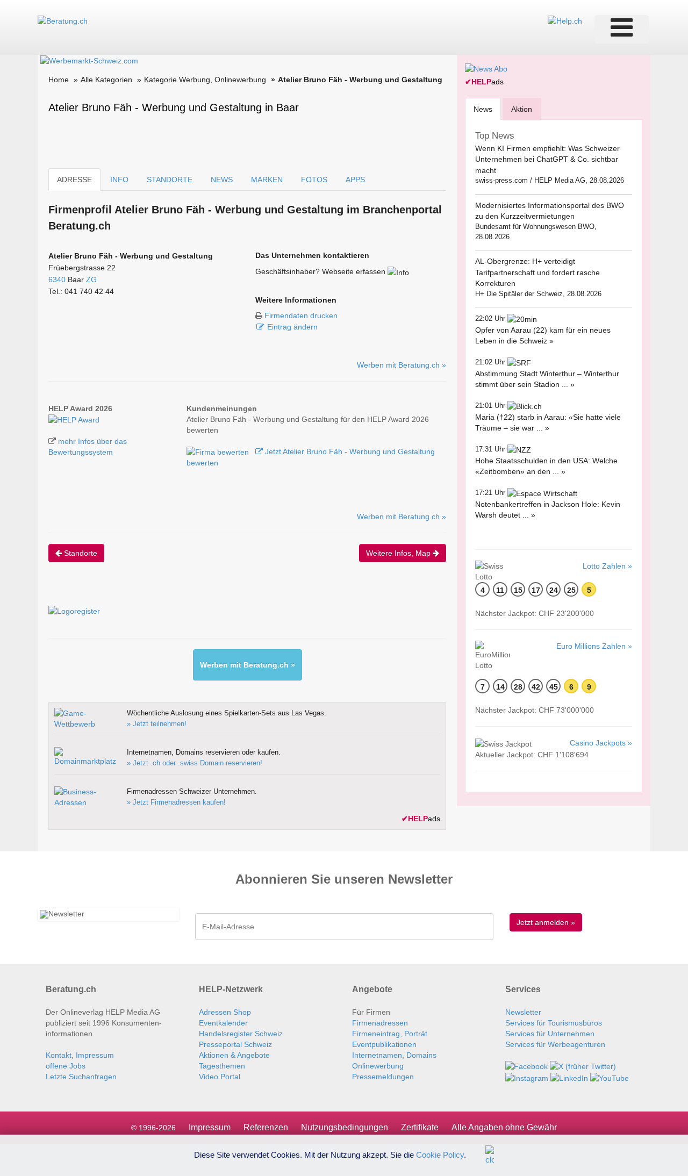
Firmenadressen (380, 1023)
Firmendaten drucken (301, 315)
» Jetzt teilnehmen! (157, 724)
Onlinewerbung (378, 1066)
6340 (57, 279)
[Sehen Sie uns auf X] (583, 1066)
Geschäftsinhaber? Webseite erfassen (320, 271)
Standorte (79, 553)
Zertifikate (420, 1127)
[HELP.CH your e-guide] (565, 20)
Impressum (210, 1127)
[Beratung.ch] (63, 20)
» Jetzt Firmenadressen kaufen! (176, 802)
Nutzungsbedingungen (344, 1127)
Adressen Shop (225, 1012)
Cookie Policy (440, 1154)
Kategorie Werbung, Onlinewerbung (205, 79)
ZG (91, 279)
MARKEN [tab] (267, 179)
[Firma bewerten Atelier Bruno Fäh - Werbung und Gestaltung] (219, 451)
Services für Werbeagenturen (555, 1044)
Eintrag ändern (292, 326)
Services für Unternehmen (549, 1033)
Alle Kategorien (106, 79)
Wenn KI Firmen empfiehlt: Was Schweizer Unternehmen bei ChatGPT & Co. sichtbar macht (547, 159)
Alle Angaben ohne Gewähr (504, 1127)
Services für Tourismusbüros (553, 1023)
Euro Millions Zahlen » (594, 646)
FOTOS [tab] (314, 179)
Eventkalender (223, 1023)
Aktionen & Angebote (234, 1055)
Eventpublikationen (384, 1044)
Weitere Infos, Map (399, 553)
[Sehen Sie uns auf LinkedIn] (569, 1077)
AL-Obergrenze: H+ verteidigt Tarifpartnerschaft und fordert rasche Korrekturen (537, 272)
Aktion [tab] (521, 109)
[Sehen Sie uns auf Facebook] (526, 1066)
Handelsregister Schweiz (241, 1033)
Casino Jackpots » (601, 742)
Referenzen (265, 1127)
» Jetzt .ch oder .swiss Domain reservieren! (194, 763)
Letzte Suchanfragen (81, 1076)
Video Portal (219, 1076)
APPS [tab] (355, 179)
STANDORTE (169, 179)
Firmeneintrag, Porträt (389, 1033)
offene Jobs (65, 1066)
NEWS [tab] (222, 179)
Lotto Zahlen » (607, 566)
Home (58, 79)
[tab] (483, 109)
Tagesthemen (222, 1066)
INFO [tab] (119, 179)
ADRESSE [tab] (74, 179)
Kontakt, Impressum (80, 1055)
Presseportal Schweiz (235, 1044)
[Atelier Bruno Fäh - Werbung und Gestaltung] (73, 419)
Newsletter (523, 1012)
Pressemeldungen (383, 1076)
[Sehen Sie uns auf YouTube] (609, 1077)
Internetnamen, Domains (394, 1055)
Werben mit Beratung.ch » (401, 365)
